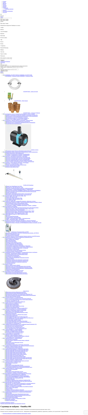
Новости (4, 10)
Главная (4, 1)
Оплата (4, 4)
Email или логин (3, 69)
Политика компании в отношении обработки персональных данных (17, 413)
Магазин (4, 3)
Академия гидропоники (8, 11)
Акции (4, 2)
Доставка (5, 5)
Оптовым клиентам (9, 8)
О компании (5, 7)
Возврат (4, 6)
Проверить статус (4, 70)
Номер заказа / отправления (6, 67)
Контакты (5, 12)
